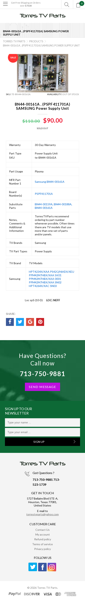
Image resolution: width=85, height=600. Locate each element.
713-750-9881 (42, 374)
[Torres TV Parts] (42, 17)
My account (42, 534)
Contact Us (42, 529)
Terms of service (42, 544)
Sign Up (38, 441)
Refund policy (42, 539)
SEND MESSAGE (42, 387)
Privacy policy (42, 549)
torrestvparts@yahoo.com (42, 514)
